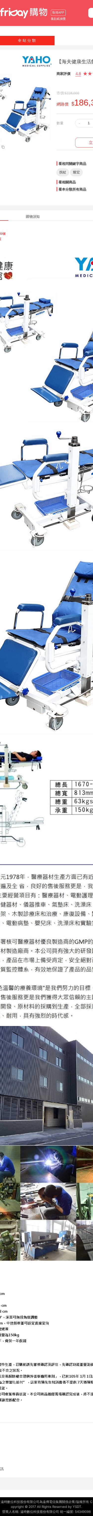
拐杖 (62, 172)
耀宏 (76, 172)
